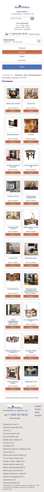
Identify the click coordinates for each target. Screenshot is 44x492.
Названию (19, 75)
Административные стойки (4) (14, 473)
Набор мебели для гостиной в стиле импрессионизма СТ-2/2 (31, 290)
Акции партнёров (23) (11, 483)
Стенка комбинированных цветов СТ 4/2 (13, 321)
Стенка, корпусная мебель (13, 382)
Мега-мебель (6, 77)
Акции (22, 56)
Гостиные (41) (8, 443)
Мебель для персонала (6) (13, 470)
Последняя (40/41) (32, 397)
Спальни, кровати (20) (11, 433)
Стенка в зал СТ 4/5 (13, 196)
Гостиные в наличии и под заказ (13, 166)
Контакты (22, 60)
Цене (26, 75)
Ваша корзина (9, 40)
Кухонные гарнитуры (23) (12, 427)
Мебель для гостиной (13, 103)
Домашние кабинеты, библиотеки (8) (17, 449)
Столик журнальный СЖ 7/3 (31, 166)
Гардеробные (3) (9, 480)
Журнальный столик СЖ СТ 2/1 (31, 228)
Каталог (22, 52)
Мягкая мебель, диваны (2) (13, 464)
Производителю (35, 75)
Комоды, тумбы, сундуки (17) (14, 461)
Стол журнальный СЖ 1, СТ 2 (31, 320)
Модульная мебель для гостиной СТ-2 (13, 351)
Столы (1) (6, 430)
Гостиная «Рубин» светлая (13, 228)
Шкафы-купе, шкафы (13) (12, 440)
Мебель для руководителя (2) (14, 467)
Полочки (31, 134)
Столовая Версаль (13, 289)
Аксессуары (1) (9, 452)
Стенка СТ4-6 (31, 103)
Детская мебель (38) (10, 437)
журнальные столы (31, 381)
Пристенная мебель (13, 134)
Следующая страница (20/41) (15, 397)
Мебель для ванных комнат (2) (14, 455)
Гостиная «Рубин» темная (31, 351)
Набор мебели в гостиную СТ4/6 (31, 197)
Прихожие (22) (8, 446)
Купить (13, 111)
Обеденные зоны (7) (11, 424)
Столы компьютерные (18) (13, 458)
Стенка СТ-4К (13, 258)
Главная (22, 48)
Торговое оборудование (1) (13, 477)
